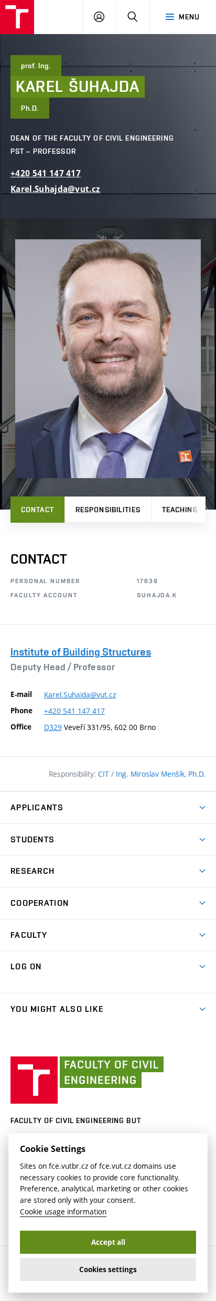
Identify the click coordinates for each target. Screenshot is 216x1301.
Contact (37, 509)
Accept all (108, 1242)
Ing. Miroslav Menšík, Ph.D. (161, 774)
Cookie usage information (63, 1212)
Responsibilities (108, 509)
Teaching (180, 509)
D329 (53, 727)
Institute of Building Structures (80, 652)
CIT (104, 774)
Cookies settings (108, 1269)
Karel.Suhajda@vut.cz (55, 189)
